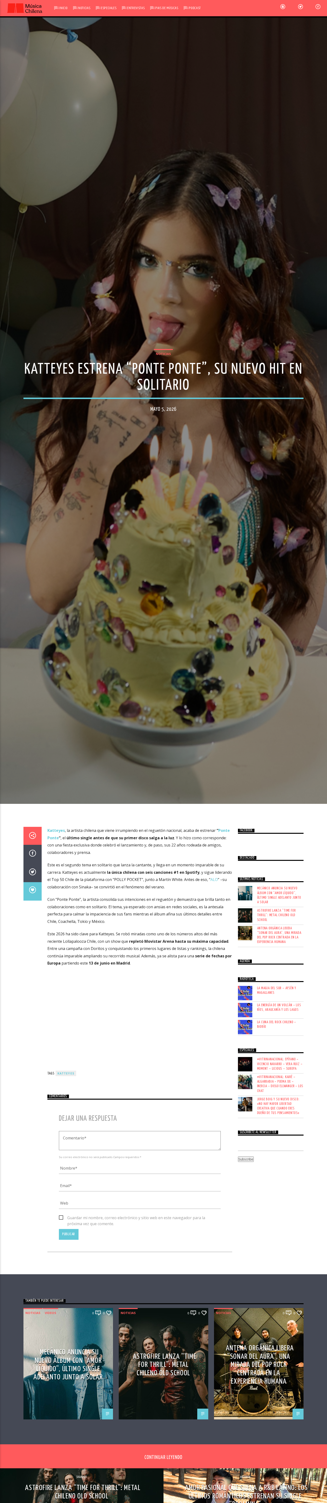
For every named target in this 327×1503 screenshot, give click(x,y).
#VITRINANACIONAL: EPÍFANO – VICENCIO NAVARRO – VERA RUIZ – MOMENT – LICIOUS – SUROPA (280, 1118)
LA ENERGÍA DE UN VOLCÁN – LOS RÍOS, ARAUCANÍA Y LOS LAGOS (279, 1062)
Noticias (84, 8)
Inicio (63, 8)
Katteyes (56, 885)
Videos (50, 1367)
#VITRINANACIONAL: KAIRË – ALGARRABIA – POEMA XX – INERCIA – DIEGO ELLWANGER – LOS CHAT (280, 1138)
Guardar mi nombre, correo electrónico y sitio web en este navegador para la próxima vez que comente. (136, 1272)
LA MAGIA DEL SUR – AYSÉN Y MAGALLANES (276, 1045)
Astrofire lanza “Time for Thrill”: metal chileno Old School (276, 969)
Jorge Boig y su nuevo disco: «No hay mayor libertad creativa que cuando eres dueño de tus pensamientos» (278, 1160)
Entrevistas (136, 8)
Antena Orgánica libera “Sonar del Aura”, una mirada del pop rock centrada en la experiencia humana (279, 989)
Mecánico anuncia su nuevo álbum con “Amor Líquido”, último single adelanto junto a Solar (279, 950)
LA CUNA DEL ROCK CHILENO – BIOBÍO (276, 1079)
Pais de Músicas (166, 8)
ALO (214, 934)
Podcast (195, 8)
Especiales (108, 8)
